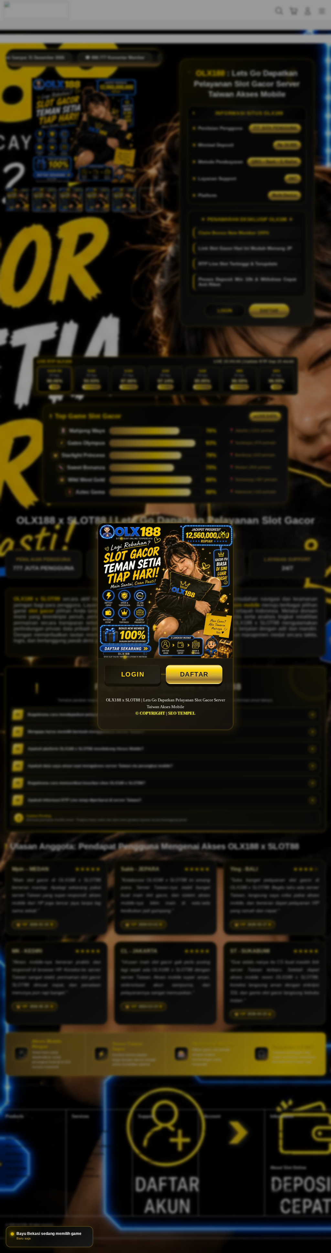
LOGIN (132, 674)
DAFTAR (194, 674)
